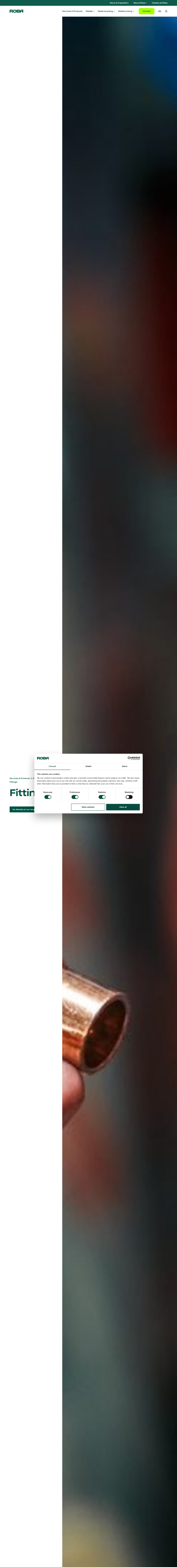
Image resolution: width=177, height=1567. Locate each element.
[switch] (75, 797)
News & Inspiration (119, 3)
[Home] (16, 11)
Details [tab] (89, 766)
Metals (89, 11)
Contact (147, 11)
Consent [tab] (52, 766)
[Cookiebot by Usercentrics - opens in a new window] (129, 758)
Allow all (123, 807)
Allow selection (88, 807)
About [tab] (124, 766)
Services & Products (72, 11)
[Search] (166, 11)
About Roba (139, 3)
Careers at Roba (159, 3)
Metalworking (125, 11)
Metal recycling (105, 11)
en (159, 11)
